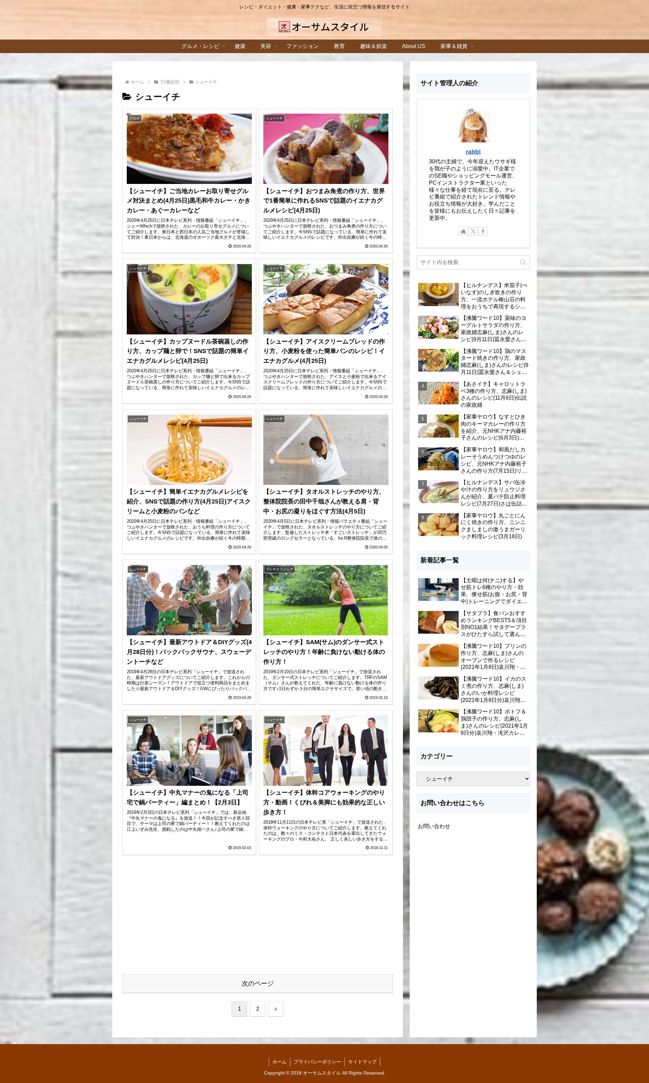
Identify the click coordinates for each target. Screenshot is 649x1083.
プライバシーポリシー (317, 1061)
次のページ (258, 983)
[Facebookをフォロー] (483, 231)
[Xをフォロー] (473, 231)
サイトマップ (362, 1061)
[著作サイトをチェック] (463, 231)
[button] (523, 262)
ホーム (279, 1061)
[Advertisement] (257, 918)
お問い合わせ (434, 826)
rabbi (473, 151)
